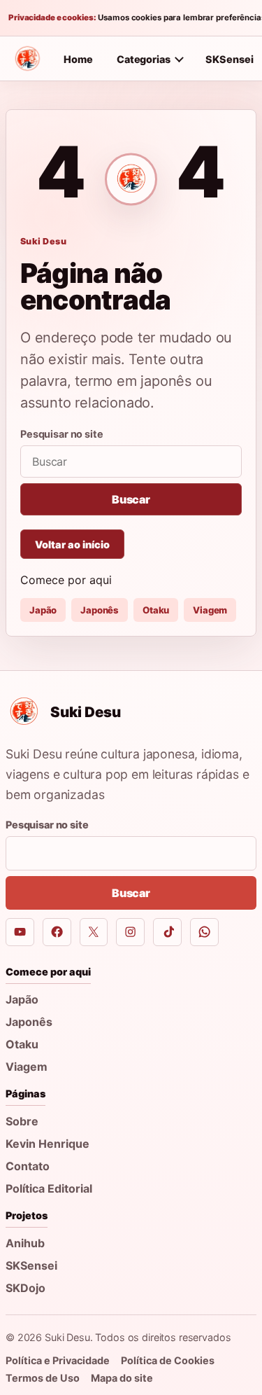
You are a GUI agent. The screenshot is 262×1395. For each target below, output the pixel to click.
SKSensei (31, 1265)
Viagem (210, 610)
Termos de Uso (43, 1378)
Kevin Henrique (47, 1144)
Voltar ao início (72, 544)
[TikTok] (167, 932)
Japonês (99, 610)
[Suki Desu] (27, 59)
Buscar (131, 499)
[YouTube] (20, 932)
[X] (94, 932)
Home (78, 59)
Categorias (143, 59)
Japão (43, 610)
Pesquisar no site (61, 434)
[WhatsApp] (204, 932)
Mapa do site (122, 1378)
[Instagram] (130, 932)
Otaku (156, 610)
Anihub (25, 1243)
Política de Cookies (167, 1360)
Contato (28, 1166)
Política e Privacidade (58, 1360)
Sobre (22, 1121)
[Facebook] (57, 932)
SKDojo (25, 1288)
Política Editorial (49, 1188)
